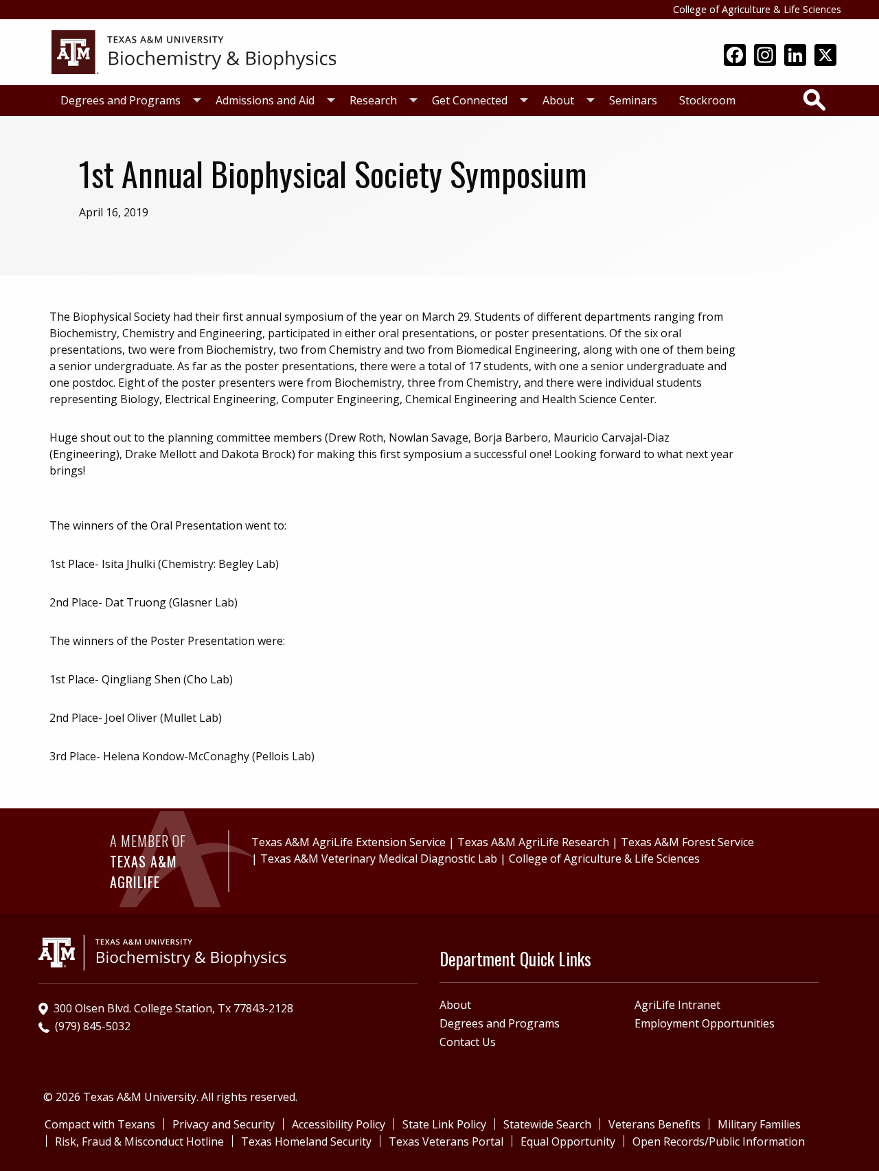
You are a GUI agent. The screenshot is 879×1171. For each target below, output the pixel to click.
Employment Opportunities (705, 1023)
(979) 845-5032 (92, 1026)
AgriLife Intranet (677, 1004)
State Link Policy (444, 1124)
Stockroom (707, 100)
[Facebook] (735, 56)
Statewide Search (547, 1124)
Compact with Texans (100, 1124)
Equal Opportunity (568, 1141)
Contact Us (468, 1041)
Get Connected (469, 100)
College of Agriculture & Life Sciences (757, 9)
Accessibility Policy (338, 1124)
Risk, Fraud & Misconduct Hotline (139, 1141)
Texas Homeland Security (306, 1141)
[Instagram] (765, 56)
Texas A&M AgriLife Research (533, 842)
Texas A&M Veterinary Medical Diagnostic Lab (378, 858)
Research (373, 100)
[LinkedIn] (795, 56)
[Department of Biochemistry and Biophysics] (193, 51)
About (558, 100)
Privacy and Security (223, 1124)
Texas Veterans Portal (446, 1141)
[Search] (814, 100)
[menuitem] (127, 100)
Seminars (633, 100)
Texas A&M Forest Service (687, 842)
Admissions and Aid (265, 100)
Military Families (759, 1124)
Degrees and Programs (120, 100)
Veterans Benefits (654, 1124)
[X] (825, 56)
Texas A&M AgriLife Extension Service (348, 842)
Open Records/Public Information (718, 1141)
